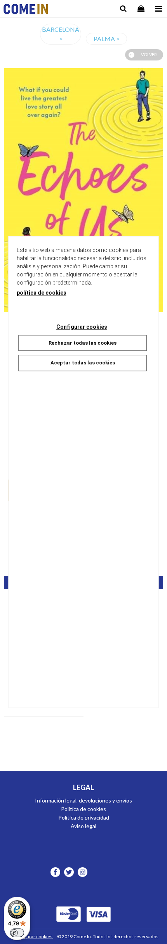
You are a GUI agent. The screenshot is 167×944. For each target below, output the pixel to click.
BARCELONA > (60, 34)
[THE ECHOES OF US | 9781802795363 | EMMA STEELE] (83, 190)
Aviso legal (83, 826)
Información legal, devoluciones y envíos (83, 800)
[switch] (17, 932)
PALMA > (107, 38)
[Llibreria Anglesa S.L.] (26, 10)
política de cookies (41, 293)
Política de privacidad (83, 817)
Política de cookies (83, 809)
